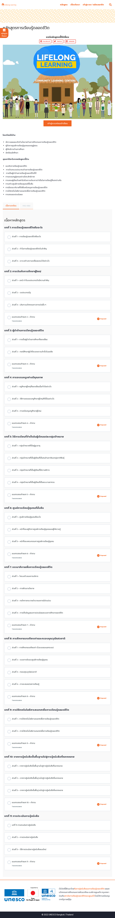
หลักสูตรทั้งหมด (4, 34)
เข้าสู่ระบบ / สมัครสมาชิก (93, 4)
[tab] (11, 206)
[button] (45, 41)
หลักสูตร (64, 4)
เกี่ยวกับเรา (75, 4)
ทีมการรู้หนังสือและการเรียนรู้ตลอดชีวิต (89, 888)
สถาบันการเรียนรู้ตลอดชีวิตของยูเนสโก (79, 895)
